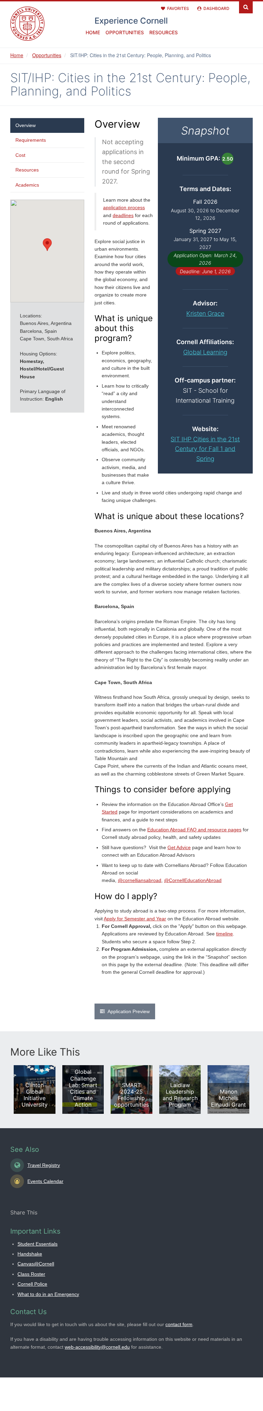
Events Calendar (45, 1181)
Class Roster (31, 1274)
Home (93, 32)
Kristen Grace (205, 313)
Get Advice (179, 847)
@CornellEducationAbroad (193, 880)
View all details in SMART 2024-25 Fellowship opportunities (131, 1089)
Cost (20, 155)
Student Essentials (37, 1244)
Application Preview (129, 1011)
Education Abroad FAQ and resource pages (194, 829)
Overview (25, 125)
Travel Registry (43, 1165)
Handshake (29, 1254)
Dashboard (216, 8)
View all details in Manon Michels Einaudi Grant (228, 1089)
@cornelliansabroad (139, 880)
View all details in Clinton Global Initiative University (34, 1089)
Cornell (131, 21)
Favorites (178, 8)
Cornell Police (32, 1284)
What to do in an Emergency (48, 1294)
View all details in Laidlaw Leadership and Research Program (180, 1089)
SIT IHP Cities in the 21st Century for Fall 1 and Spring (205, 449)
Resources (163, 32)
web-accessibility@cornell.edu (97, 1347)
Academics (27, 185)
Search (246, 6)
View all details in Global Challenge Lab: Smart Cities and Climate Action (83, 1089)
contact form (178, 1324)
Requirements (30, 140)
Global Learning (205, 352)
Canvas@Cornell (35, 1264)
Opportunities (124, 32)
